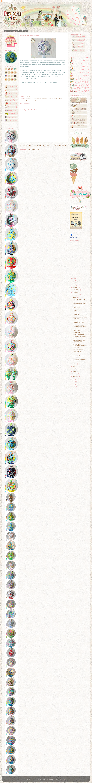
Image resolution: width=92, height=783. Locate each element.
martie (75, 371)
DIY (20, 31)
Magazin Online (13, 31)
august (75, 297)
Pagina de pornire (43, 145)
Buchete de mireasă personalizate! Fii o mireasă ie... (78, 351)
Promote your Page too (73, 237)
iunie (74, 366)
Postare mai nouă (26, 145)
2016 (73, 282)
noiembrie (76, 290)
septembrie (76, 295)
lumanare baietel (29, 98)
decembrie (76, 287)
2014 (73, 379)
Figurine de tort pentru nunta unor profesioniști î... (79, 336)
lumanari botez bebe (56, 98)
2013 (73, 382)
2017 (73, 280)
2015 (73, 285)
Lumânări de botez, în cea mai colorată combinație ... (80, 359)
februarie (75, 373)
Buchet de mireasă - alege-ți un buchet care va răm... (80, 300)
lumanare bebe (37, 98)
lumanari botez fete (25, 100)
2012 (73, 384)
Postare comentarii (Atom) (34, 149)
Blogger (63, 779)
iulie (74, 364)
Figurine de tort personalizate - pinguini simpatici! (79, 345)
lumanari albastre (46, 98)
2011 (73, 386)
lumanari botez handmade (37, 100)
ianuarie (75, 376)
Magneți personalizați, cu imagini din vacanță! (79, 304)
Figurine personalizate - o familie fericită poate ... (79, 355)
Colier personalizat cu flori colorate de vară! (79, 340)
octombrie (76, 292)
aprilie (75, 368)
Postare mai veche (60, 145)
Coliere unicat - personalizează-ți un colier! (78, 309)
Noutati (6, 31)
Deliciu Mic (71, 232)
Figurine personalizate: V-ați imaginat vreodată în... (80, 321)
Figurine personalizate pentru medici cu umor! (79, 325)
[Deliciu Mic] (71, 235)
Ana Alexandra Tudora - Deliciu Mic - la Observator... (79, 330)
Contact (25, 31)
